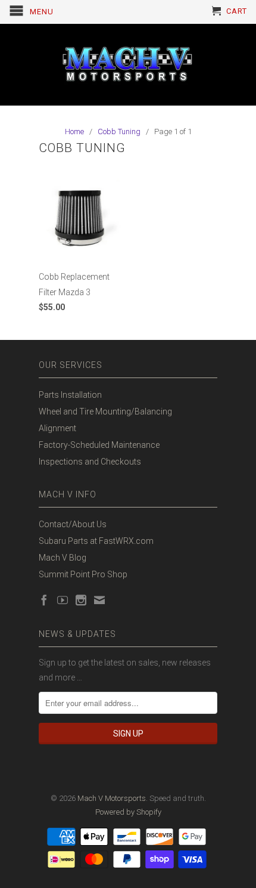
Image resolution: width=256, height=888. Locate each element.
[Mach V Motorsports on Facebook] (44, 600)
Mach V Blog (62, 557)
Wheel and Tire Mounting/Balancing (105, 411)
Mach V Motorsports (111, 798)
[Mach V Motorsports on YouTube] (62, 600)
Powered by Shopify (128, 811)
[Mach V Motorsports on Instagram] (81, 600)
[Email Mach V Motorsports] (99, 600)
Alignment (57, 428)
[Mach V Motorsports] (128, 65)
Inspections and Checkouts (90, 461)
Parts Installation (70, 395)
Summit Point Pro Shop (83, 574)
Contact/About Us (73, 524)
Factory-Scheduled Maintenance (99, 445)
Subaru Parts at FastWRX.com (96, 541)
